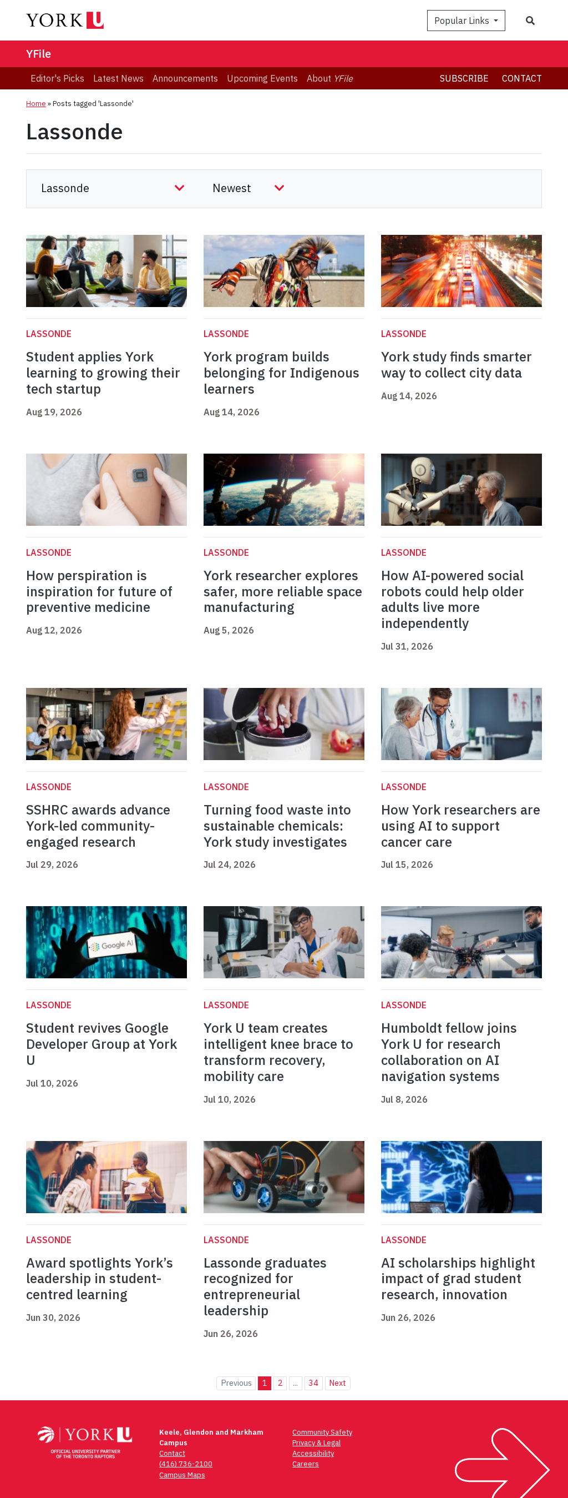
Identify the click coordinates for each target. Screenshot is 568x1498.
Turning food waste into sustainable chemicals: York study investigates (277, 826)
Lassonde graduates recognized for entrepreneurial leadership (265, 1286)
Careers (305, 1464)
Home (36, 103)
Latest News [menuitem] (118, 78)
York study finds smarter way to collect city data (456, 364)
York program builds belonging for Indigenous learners (281, 373)
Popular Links (462, 20)
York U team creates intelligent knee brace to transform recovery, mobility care (278, 1051)
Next (337, 1383)
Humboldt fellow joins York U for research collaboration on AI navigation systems (449, 1051)
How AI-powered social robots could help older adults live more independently (452, 599)
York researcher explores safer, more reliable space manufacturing (283, 591)
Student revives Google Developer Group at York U (101, 1044)
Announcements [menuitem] (185, 78)
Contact (522, 78)
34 (313, 1383)
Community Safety (322, 1432)
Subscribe (464, 78)
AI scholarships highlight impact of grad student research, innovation (458, 1279)
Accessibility (313, 1453)
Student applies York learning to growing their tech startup (103, 373)
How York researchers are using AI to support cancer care (460, 826)
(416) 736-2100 (185, 1464)
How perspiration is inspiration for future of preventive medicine (99, 591)
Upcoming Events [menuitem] (262, 78)
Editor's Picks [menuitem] (57, 78)
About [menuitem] (330, 78)
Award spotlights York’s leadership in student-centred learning (99, 1279)
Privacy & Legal (316, 1442)
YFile (38, 53)
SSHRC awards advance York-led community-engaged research (98, 826)
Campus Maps (182, 1475)
